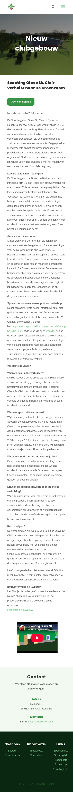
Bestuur (12, 750)
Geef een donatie (21, 101)
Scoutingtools (60, 769)
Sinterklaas (36, 755)
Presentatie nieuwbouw (20, 609)
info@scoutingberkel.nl (40, 721)
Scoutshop (61, 764)
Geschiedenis (12, 755)
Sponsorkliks (61, 750)
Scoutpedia (61, 759)
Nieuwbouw (36, 750)
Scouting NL (61, 755)
